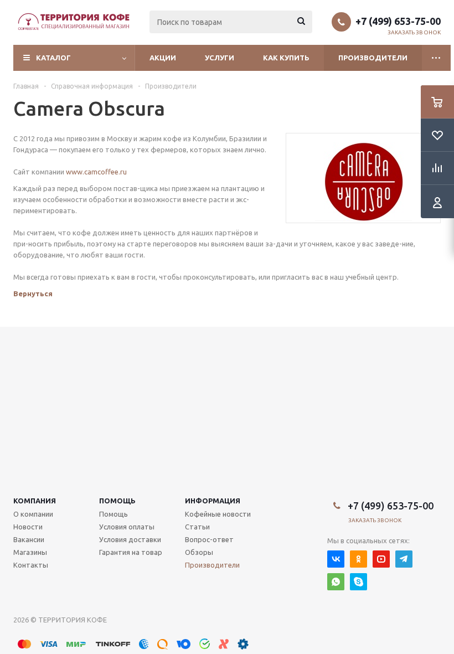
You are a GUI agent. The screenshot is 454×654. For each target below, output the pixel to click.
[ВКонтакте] (335, 559)
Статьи (197, 527)
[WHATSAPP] (335, 581)
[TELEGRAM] (403, 559)
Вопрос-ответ (209, 539)
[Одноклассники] (358, 559)
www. (75, 172)
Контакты (30, 565)
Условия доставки (130, 539)
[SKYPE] (358, 581)
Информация (212, 500)
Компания (34, 500)
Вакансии (28, 539)
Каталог (53, 57)
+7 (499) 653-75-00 (398, 21)
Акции (162, 57)
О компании (33, 514)
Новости (28, 527)
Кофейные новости (218, 514)
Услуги (219, 57)
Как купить (286, 57)
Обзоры (199, 552)
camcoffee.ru (105, 172)
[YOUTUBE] (381, 559)
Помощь (117, 500)
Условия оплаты (126, 527)
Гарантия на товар (130, 552)
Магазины (30, 552)
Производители (372, 57)
